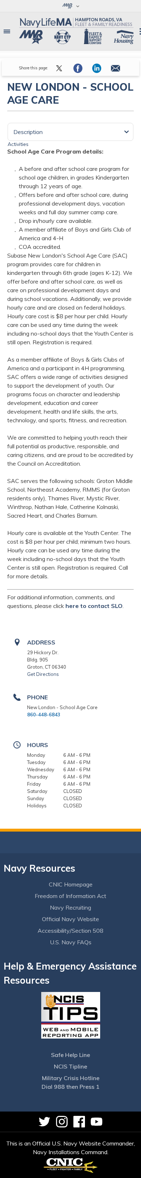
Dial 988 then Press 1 (70, 1086)
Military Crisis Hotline (70, 1078)
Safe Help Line (70, 1054)
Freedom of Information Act (70, 895)
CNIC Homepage (71, 884)
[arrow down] (70, 6)
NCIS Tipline (70, 1066)
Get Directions (43, 674)
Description (28, 131)
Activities (18, 144)
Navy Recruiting (70, 907)
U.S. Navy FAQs (70, 942)
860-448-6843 (43, 714)
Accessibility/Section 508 (70, 930)
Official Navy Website (70, 919)
